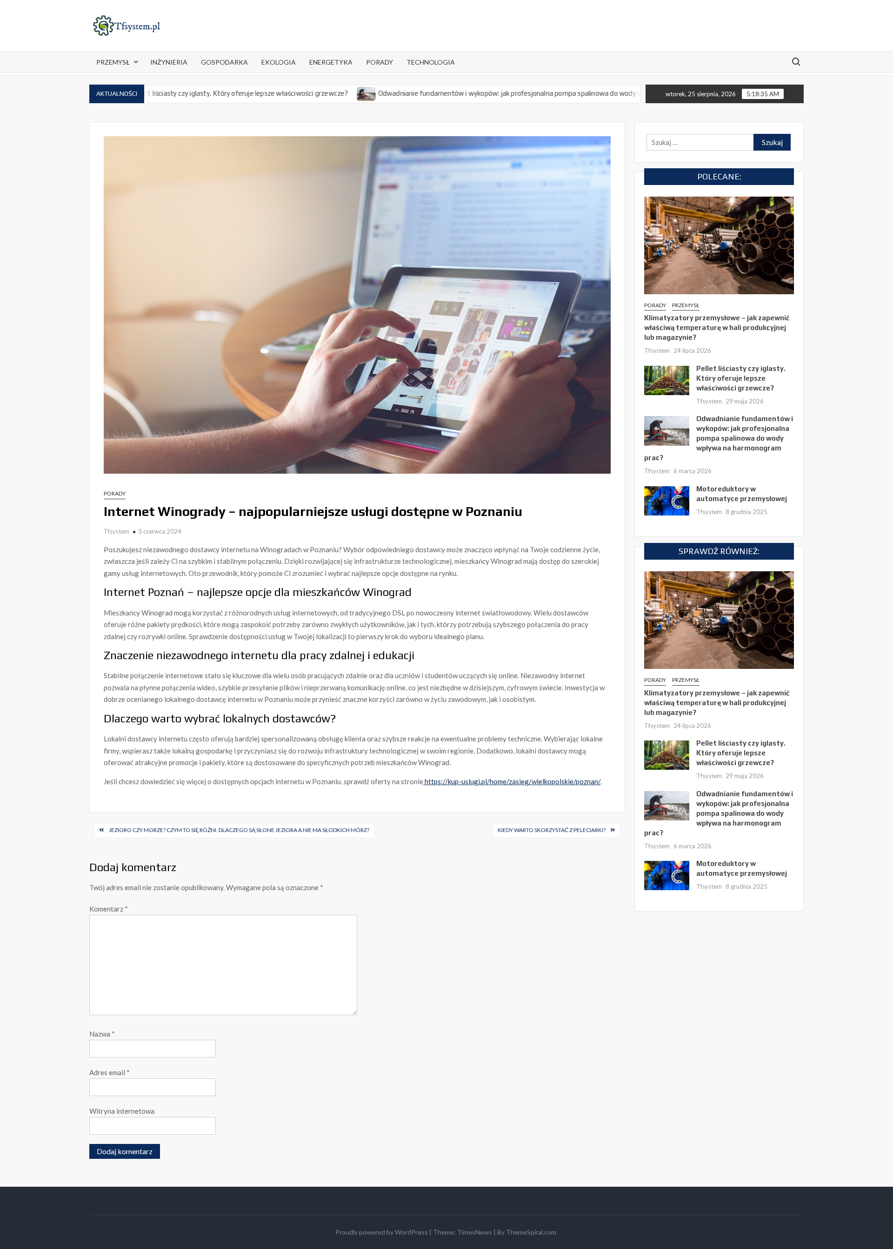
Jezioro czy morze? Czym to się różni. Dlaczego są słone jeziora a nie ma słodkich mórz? (239, 829)
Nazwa (102, 1034)
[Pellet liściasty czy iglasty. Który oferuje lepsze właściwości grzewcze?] (666, 379)
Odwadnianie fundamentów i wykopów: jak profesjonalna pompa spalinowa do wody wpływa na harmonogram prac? (500, 93)
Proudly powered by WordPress (381, 1232)
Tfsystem (116, 531)
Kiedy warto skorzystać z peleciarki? (552, 829)
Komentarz (108, 909)
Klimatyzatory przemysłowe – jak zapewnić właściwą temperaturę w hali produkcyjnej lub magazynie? (716, 327)
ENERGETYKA (331, 62)
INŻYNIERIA (168, 62)
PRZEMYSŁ (113, 62)
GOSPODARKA (224, 62)
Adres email (109, 1072)
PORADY (379, 62)
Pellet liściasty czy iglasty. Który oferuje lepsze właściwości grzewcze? (185, 93)
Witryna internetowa (121, 1111)
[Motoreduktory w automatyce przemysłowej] (666, 500)
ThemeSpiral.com (531, 1232)
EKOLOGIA (278, 62)
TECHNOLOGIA (431, 62)
